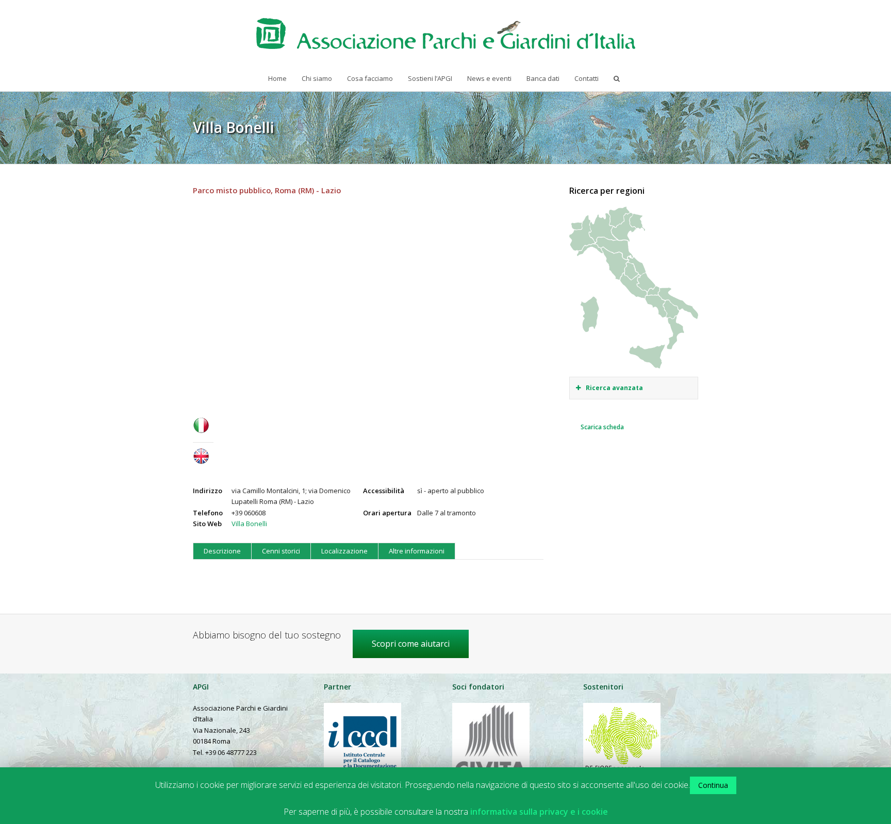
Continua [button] (713, 785)
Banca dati (542, 78)
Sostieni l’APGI (430, 78)
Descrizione (222, 551)
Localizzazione (344, 551)
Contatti (586, 78)
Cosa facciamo (370, 78)
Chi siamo (317, 78)
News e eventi (489, 78)
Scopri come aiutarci (411, 643)
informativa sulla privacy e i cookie (539, 811)
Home (277, 78)
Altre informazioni (416, 551)
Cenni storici (281, 551)
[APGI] (445, 33)
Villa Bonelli (249, 523)
